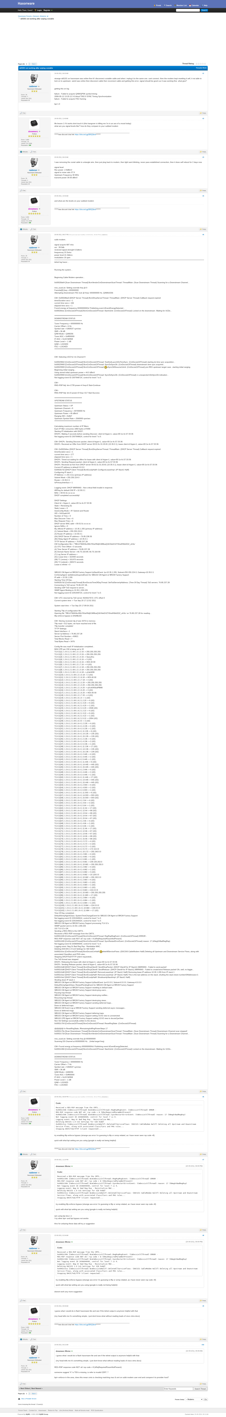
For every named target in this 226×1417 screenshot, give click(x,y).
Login (39, 10)
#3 (203, 157)
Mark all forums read (82, 1410)
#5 (203, 234)
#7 (203, 1159)
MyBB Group (43, 1414)
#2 (203, 118)
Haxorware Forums (25, 16)
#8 (203, 1235)
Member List (182, 5)
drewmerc (105, 1097)
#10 (203, 1344)
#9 (203, 1306)
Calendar (195, 5)
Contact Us (33, 1410)
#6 (203, 1097)
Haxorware (42, 1410)
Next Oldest (25, 1388)
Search (169, 5)
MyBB (28, 1414)
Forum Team (22, 1410)
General (36, 16)
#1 (203, 73)
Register (47, 10)
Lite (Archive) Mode (66, 1410)
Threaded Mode (201, 68)
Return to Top (53, 1410)
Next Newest (36, 1388)
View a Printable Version (28, 1398)
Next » (34, 64)
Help (205, 5)
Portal (158, 5)
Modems (43, 16)
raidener (33, 86)
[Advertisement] (113, 39)
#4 (203, 196)
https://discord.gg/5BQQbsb (85, 134)
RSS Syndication (97, 1410)
